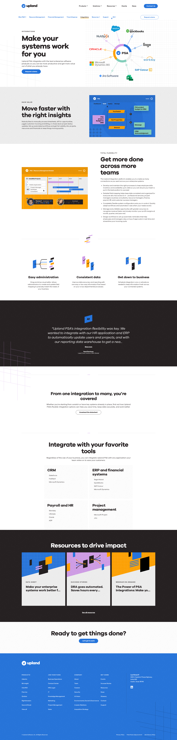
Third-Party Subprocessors (134, 735)
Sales (50, 709)
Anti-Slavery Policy (150, 735)
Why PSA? (21, 17)
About (76, 679)
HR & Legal (51, 688)
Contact (103, 701)
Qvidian (24, 696)
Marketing (51, 701)
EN (114, 17)
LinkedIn (131, 687)
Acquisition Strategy (81, 709)
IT (48, 692)
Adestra (24, 679)
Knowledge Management (56, 696)
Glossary (104, 696)
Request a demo (149, 17)
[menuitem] (83, 6)
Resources (95, 17)
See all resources (88, 612)
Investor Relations (80, 705)
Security (77, 692)
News (102, 692)
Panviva (24, 692)
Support (103, 705)
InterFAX (25, 688)
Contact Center (53, 683)
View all (24, 709)
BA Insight (25, 683)
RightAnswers (26, 701)
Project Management (55, 705)
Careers (77, 688)
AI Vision (77, 696)
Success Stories (106, 683)
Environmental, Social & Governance (86, 701)
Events (103, 679)
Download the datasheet (88, 412)
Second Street (26, 705)
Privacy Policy (120, 735)
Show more (88, 347)
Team (76, 683)
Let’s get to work (88, 641)
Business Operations (55, 679)
